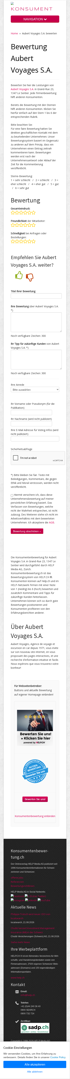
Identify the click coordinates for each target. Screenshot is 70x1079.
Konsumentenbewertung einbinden (35, 816)
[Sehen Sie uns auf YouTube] (44, 900)
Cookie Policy (57, 1057)
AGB (51, 522)
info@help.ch (28, 995)
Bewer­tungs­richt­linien (22, 886)
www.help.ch (18, 977)
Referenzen (17, 881)
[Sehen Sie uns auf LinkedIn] (31, 900)
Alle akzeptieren (35, 1064)
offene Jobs (17, 877)
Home (14, 33)
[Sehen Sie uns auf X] (35, 895)
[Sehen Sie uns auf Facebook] (17, 895)
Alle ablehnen (35, 1071)
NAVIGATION (34, 19)
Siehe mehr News (20, 942)
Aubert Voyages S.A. (22, 89)
